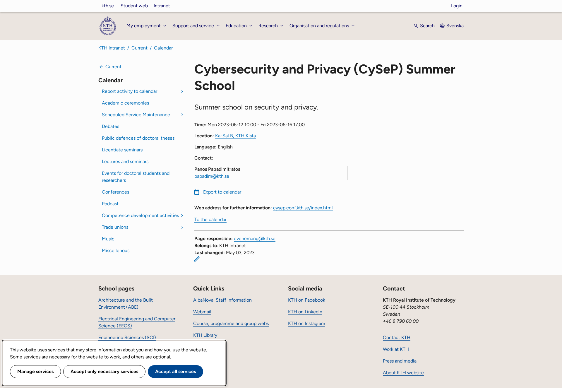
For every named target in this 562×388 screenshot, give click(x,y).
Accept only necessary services (104, 371)
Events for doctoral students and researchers (135, 176)
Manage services (35, 371)
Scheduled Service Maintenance (136, 114)
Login (456, 5)
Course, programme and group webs (231, 323)
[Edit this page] (197, 258)
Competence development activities (140, 215)
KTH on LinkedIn (305, 311)
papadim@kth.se (211, 176)
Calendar (163, 48)
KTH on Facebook (306, 300)
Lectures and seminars (125, 161)
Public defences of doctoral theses (138, 138)
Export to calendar (222, 192)
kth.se (108, 5)
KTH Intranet (111, 48)
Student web (134, 5)
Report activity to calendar (129, 91)
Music (108, 239)
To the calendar (210, 219)
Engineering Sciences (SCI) (127, 337)
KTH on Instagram (306, 323)
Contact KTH (396, 337)
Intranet (162, 5)
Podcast (110, 203)
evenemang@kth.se (254, 238)
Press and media (400, 361)
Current (139, 48)
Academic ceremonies (125, 103)
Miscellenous (115, 250)
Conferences (115, 192)
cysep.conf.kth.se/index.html (303, 208)
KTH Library (205, 335)
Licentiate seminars (122, 150)
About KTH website (403, 372)
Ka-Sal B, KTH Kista (235, 136)
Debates (110, 126)
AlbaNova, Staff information (222, 300)
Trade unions (115, 227)
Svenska (455, 25)
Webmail (202, 311)
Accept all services (175, 371)
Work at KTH (396, 349)
